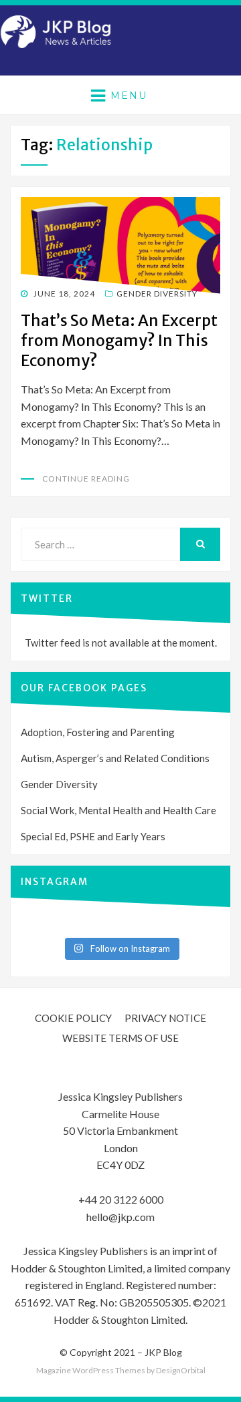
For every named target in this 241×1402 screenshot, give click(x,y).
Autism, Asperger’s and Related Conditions (115, 758)
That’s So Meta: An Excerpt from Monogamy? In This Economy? (119, 340)
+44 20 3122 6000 (120, 1199)
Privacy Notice (165, 1018)
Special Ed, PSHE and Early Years (93, 836)
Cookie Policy (73, 1018)
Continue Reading (86, 479)
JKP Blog (163, 1352)
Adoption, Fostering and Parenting (98, 732)
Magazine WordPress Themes (90, 1370)
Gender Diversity (156, 294)
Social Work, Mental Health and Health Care (118, 810)
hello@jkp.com (120, 1216)
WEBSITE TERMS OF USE (120, 1038)
